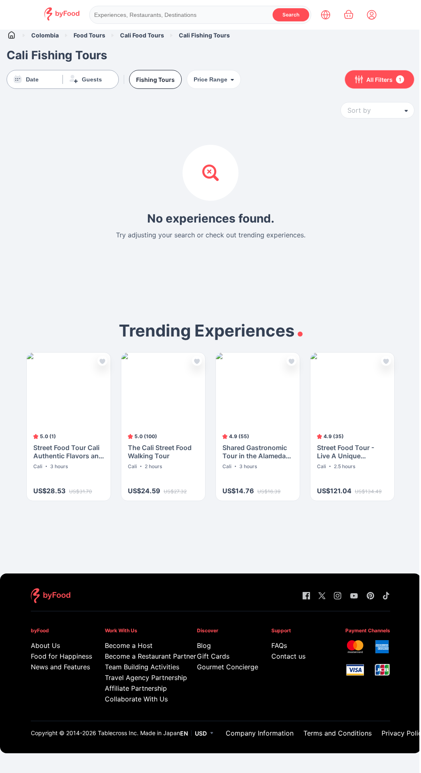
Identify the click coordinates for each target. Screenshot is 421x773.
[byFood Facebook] (306, 596)
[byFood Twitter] (322, 596)
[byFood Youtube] (354, 596)
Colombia (45, 35)
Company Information (260, 733)
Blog (204, 645)
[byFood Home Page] (61, 18)
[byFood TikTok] (386, 596)
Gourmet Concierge (222, 667)
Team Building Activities (139, 667)
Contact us (288, 656)
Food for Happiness (56, 656)
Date (32, 79)
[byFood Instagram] (337, 596)
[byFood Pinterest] (370, 596)
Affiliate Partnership (136, 688)
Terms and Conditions (337, 733)
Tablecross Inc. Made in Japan (139, 732)
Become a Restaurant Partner (139, 656)
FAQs (279, 645)
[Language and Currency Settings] (326, 15)
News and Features (56, 667)
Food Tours (89, 35)
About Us (45, 645)
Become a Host (129, 645)
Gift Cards (213, 656)
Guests (92, 79)
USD (201, 733)
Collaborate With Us (136, 699)
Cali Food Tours (142, 35)
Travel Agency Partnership (139, 677)
